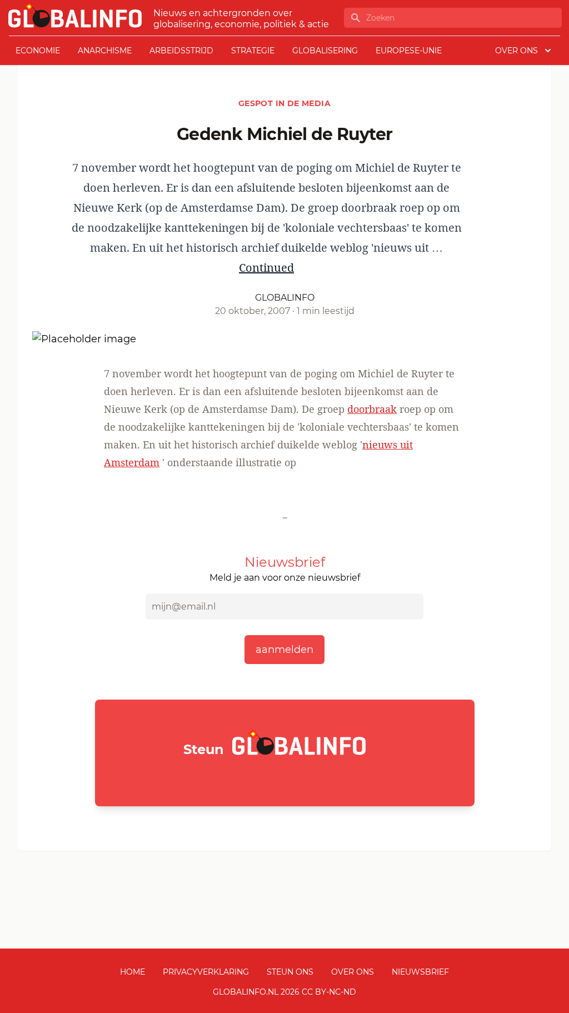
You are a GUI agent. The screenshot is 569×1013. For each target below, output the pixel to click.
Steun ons (290, 972)
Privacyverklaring (206, 972)
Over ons (352, 972)
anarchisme (105, 51)
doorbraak (372, 409)
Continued (266, 267)
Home (132, 972)
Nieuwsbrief (420, 972)
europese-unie (409, 51)
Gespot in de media (284, 103)
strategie (252, 51)
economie (38, 51)
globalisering (325, 51)
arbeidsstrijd (181, 51)
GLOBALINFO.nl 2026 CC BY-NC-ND (284, 992)
